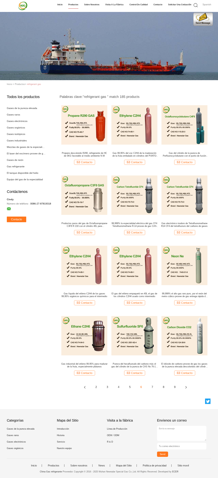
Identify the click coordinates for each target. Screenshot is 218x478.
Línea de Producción (117, 429)
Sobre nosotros (91, 4)
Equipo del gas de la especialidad (25, 179)
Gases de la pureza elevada (22, 108)
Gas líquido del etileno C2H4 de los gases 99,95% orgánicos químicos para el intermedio (84, 295)
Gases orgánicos (16, 127)
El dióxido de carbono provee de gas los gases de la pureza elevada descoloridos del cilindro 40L (184, 365)
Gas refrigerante (16, 166)
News (101, 465)
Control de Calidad (138, 4)
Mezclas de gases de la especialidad (26, 147)
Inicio (60, 4)
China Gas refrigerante (51, 471)
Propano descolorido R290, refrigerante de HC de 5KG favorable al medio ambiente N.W (84, 154)
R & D (110, 441)
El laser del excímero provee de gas (26, 153)
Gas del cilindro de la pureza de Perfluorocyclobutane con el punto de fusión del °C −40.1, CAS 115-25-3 (184, 154)
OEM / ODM (113, 435)
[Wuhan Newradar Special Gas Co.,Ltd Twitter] (208, 401)
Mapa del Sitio (124, 465)
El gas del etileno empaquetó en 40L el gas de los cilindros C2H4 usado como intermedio (134, 295)
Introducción (63, 429)
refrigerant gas (34, 84)
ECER (175, 471)
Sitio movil (183, 465)
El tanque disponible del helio (22, 173)
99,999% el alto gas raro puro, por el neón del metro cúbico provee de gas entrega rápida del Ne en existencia (184, 295)
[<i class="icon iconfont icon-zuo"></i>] (84, 387)
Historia (60, 435)
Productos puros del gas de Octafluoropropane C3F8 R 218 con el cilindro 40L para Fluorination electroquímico (84, 224)
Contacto (157, 4)
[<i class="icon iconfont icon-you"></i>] (186, 387)
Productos (73, 4)
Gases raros (13, 114)
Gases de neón (15, 160)
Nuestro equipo (64, 448)
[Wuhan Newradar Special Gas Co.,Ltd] (23, 6)
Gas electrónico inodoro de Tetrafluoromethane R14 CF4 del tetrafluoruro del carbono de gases (184, 224)
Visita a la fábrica (114, 4)
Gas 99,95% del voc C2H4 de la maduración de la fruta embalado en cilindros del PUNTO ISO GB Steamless (134, 154)
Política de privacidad (154, 465)
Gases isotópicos (16, 134)
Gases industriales (17, 140)
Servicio (61, 441)
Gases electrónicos (17, 121)
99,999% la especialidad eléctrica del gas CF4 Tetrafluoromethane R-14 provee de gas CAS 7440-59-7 (134, 224)
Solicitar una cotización (179, 4)
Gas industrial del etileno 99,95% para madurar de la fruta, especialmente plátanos (84, 365)
